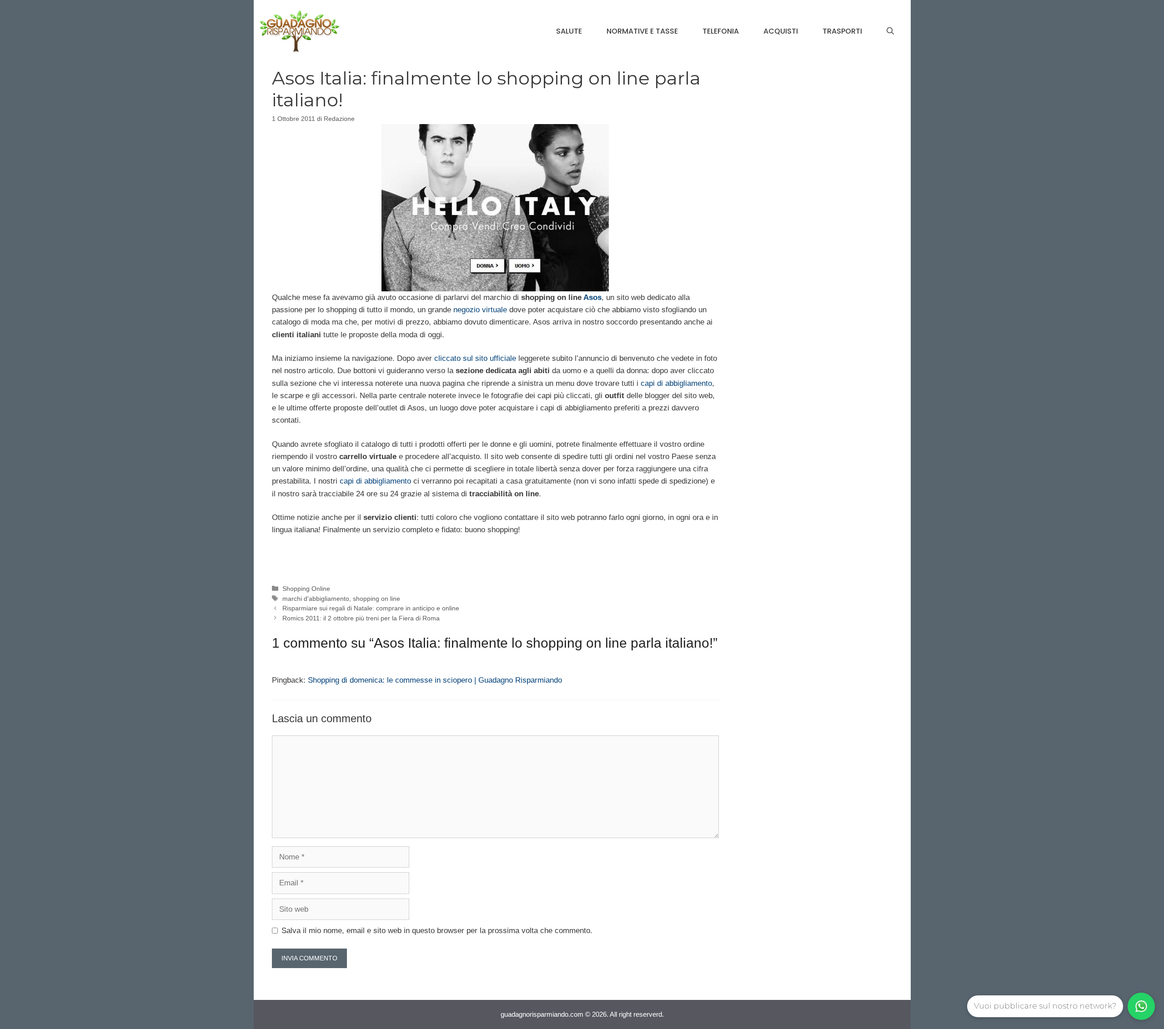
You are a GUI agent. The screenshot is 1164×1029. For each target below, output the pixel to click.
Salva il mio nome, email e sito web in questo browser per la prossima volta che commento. (436, 930)
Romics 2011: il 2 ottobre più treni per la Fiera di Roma (361, 618)
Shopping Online (306, 588)
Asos (592, 297)
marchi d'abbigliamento (315, 598)
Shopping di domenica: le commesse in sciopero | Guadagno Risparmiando (435, 680)
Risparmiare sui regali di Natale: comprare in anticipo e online (370, 608)
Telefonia (720, 31)
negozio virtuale (481, 309)
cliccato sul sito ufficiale (476, 358)
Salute (569, 31)
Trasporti (842, 31)
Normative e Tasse (642, 31)
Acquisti (780, 31)
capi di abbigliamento (676, 383)
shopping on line (376, 598)
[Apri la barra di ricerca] (890, 31)
